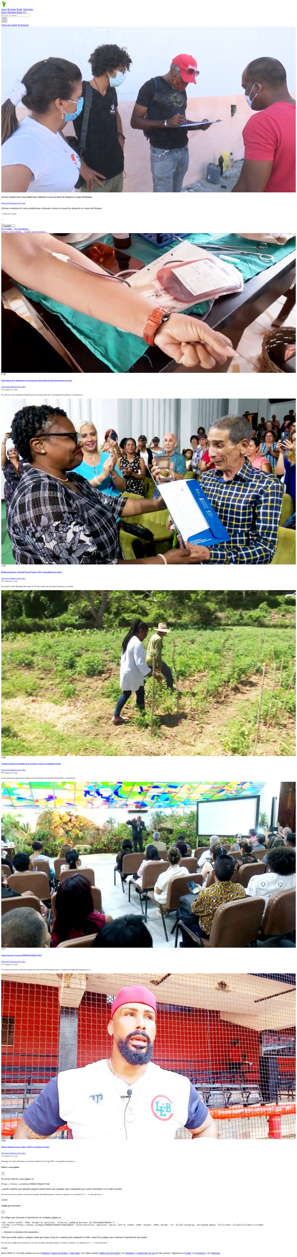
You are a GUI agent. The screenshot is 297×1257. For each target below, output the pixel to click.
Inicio (4, 9)
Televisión (28, 9)
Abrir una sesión (9, 25)
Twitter (187, 1253)
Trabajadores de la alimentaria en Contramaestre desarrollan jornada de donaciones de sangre (36, 380)
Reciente (11, 9)
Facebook (200, 1253)
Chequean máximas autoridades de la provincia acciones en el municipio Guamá (31, 764)
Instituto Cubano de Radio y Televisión (61, 1253)
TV (24, 12)
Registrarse (23, 25)
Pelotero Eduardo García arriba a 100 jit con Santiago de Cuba (25, 1147)
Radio (19, 9)
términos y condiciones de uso (140, 1253)
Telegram (215, 1253)
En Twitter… (8, 229)
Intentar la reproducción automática (21, 1232)
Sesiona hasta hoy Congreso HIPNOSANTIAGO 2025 (21, 955)
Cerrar (4, 1199)
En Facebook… (22, 229)
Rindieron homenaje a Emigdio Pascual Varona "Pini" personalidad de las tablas (31, 572)
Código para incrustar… (36, 231)
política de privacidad (109, 1253)
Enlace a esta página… (12, 231)
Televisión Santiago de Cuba (13, 203)
